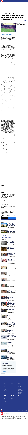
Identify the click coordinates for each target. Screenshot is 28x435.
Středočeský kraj (20, 384)
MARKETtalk (5, 390)
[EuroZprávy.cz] (2, 1)
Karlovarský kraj (20, 392)
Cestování (12, 398)
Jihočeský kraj (19, 387)
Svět (4, 384)
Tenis (4, 398)
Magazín (5, 389)
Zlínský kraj (19, 389)
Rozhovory (12, 383)
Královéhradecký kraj (20, 390)
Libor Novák (4, 371)
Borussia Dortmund (7, 237)
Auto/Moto (12, 397)
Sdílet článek (25, 20)
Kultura (5, 386)
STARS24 (19, 395)
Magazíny (12, 395)
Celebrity (19, 397)
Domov (5, 383)
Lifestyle (19, 398)
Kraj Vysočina (19, 393)
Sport (5, 1)
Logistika (5, 387)
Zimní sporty (5, 402)
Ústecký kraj (19, 386)
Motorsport (5, 399)
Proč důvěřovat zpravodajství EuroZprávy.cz (7, 34)
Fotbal (10, 237)
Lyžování (5, 401)
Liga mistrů (3, 237)
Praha (19, 383)
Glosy (11, 384)
